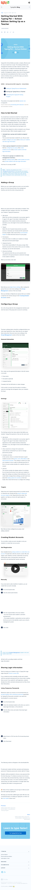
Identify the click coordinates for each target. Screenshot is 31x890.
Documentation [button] (5, 864)
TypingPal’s (15, 7)
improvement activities (8, 460)
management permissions (8, 171)
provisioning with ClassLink (17, 104)
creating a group (11, 159)
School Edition (4, 854)
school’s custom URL (14, 673)
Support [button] (3, 867)
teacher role (23, 101)
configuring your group (12, 147)
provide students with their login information (15, 161)
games (15, 458)
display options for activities (14, 478)
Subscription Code (5, 858)
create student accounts (23, 159)
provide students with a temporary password (12, 694)
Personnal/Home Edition (6, 856)
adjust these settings (15, 287)
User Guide (5, 798)
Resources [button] (3, 861)
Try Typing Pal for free (15, 833)
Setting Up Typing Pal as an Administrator (16, 88)
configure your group (11, 139)
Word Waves (24, 458)
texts (19, 458)
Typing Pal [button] (3, 851)
